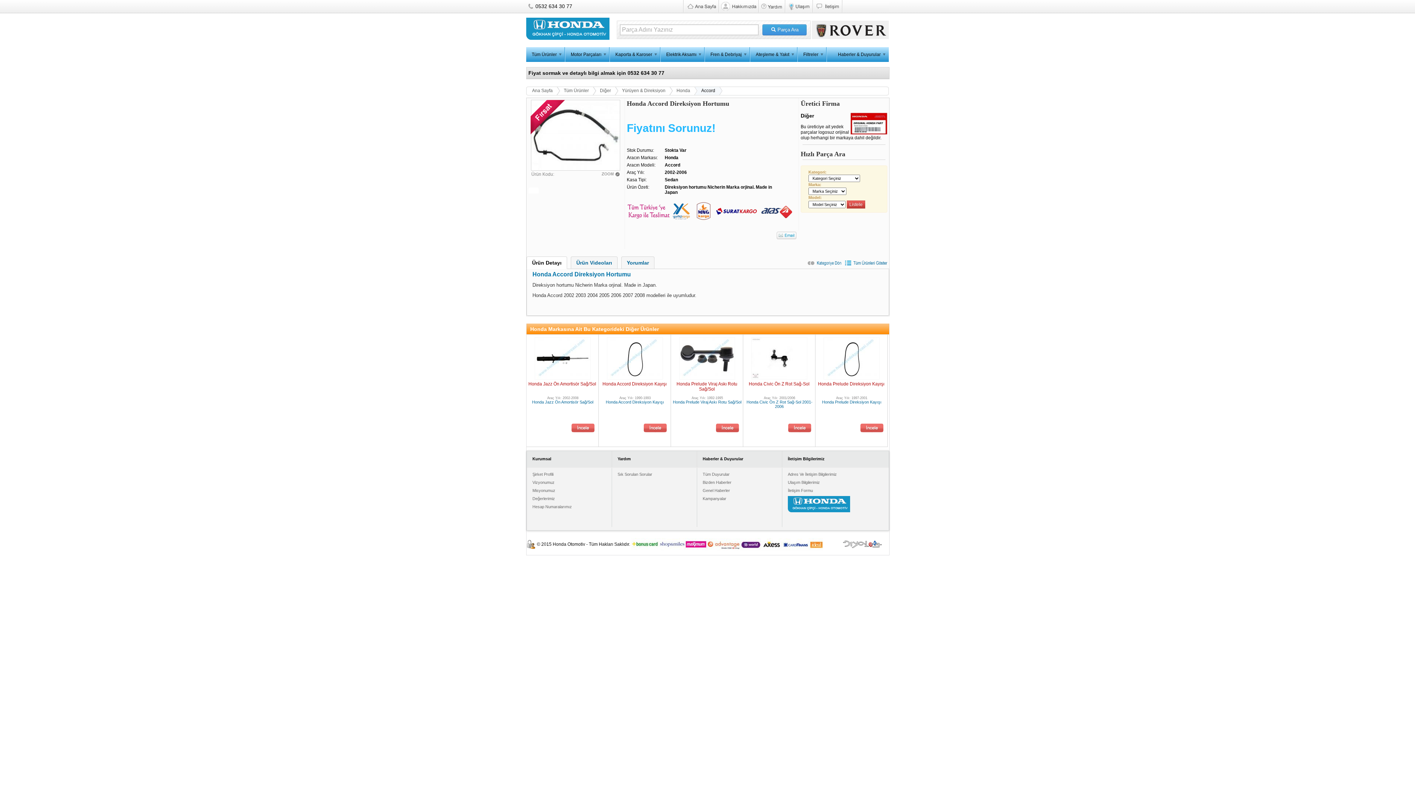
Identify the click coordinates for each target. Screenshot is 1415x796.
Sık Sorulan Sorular (635, 474)
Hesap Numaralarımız (552, 507)
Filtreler (810, 54)
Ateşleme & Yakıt (772, 54)
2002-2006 (676, 172)
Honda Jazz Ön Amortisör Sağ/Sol (562, 384)
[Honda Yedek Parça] (738, 6)
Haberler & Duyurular (859, 54)
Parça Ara (787, 29)
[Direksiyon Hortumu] (612, 174)
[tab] (547, 262)
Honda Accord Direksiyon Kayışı (634, 384)
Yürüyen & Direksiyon (643, 90)
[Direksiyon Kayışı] (655, 428)
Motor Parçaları (586, 54)
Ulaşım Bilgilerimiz (804, 482)
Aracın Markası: (642, 157)
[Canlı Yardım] (865, 6)
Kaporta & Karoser (633, 54)
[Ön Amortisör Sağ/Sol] (583, 428)
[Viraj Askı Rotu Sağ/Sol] (727, 428)
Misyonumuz (543, 490)
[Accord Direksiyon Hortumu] (575, 168)
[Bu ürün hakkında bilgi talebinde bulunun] (786, 235)
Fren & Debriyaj (726, 54)
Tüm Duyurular (716, 474)
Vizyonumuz (543, 482)
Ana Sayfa (542, 90)
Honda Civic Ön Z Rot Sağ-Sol (779, 384)
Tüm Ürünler (544, 54)
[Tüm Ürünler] (866, 264)
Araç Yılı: (635, 172)
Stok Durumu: (640, 150)
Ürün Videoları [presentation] (594, 263)
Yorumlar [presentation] (638, 263)
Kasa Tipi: (637, 179)
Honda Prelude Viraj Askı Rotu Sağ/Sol (707, 386)
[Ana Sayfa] (701, 6)
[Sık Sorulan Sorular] (771, 6)
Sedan (671, 179)
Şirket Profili (542, 474)
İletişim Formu (800, 490)
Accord (708, 90)
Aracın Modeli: (641, 165)
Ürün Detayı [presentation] (547, 263)
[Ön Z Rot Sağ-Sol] (799, 428)
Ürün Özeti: (638, 187)
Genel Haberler (716, 490)
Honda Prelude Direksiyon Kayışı (851, 384)
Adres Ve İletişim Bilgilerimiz (812, 474)
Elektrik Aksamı (681, 54)
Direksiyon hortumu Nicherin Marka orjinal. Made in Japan (718, 190)
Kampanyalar (714, 498)
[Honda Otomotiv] (567, 38)
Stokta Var (675, 150)
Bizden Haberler (717, 482)
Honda (683, 90)
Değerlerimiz (543, 498)
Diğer (605, 90)
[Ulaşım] (799, 6)
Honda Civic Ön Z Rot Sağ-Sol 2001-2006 (780, 404)
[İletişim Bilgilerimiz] (827, 6)
